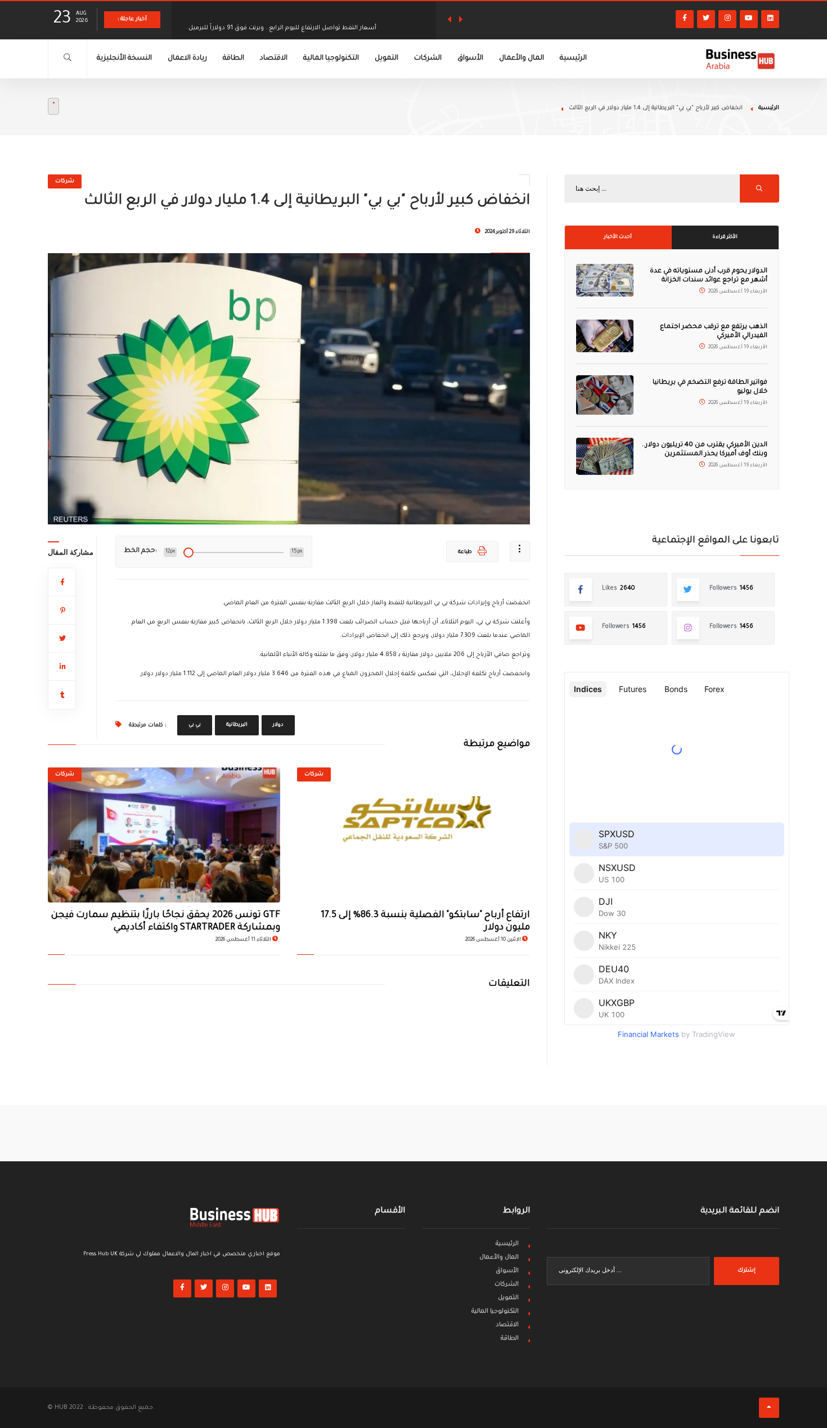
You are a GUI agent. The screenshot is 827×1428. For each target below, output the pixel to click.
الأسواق (470, 58)
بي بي (194, 725)
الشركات (428, 58)
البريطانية (237, 725)
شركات (64, 181)
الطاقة (233, 58)
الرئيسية (573, 58)
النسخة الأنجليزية (124, 58)
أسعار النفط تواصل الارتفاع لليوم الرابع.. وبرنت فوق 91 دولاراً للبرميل (282, 19)
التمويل (386, 58)
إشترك (747, 1271)
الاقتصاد (273, 58)
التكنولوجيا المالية (331, 58)
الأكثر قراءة (725, 237)
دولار (278, 725)
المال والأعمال (521, 58)
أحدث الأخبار (618, 237)
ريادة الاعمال (187, 58)
